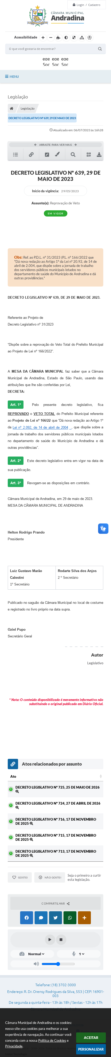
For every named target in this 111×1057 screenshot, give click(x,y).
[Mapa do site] (81, 37)
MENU (14, 76)
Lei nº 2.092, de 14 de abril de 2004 (40, 427)
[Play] (50, 940)
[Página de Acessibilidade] (89, 37)
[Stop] (61, 940)
